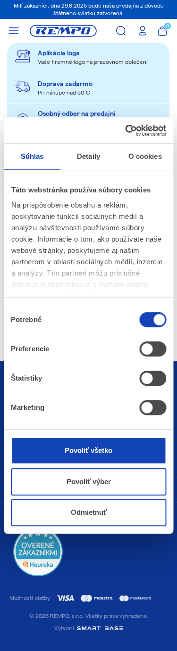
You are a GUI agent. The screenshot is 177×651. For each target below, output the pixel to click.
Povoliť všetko (88, 450)
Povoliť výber (89, 481)
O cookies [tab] (145, 156)
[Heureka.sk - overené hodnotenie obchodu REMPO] (38, 551)
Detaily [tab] (88, 156)
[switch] (152, 348)
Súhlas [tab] (32, 156)
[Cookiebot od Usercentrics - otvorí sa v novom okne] (126, 130)
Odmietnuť (89, 512)
